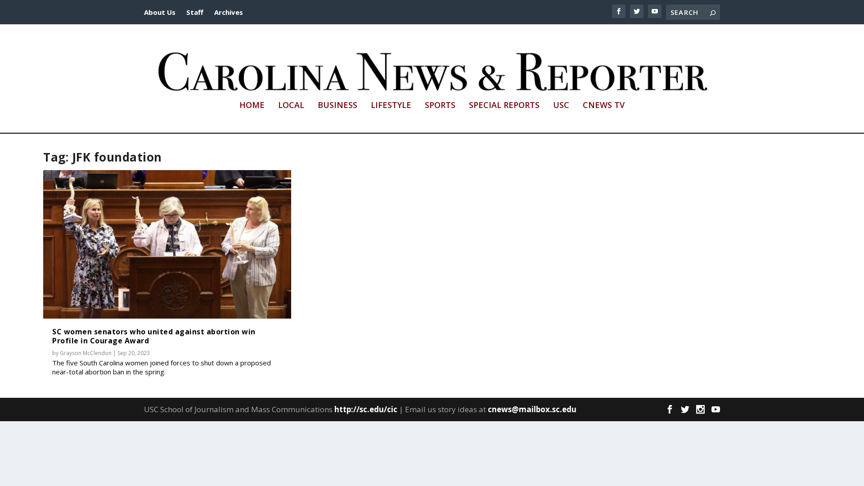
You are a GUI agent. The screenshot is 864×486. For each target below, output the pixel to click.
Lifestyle (391, 105)
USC (561, 105)
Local (291, 105)
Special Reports (504, 105)
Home (252, 105)
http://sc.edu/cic (365, 409)
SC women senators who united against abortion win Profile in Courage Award (154, 336)
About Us (160, 12)
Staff (194, 12)
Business (337, 105)
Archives (228, 12)
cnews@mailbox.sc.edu (532, 409)
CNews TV (604, 105)
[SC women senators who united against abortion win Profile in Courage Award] (167, 244)
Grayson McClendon (86, 353)
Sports (440, 105)
